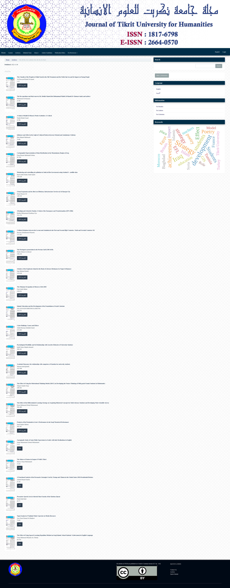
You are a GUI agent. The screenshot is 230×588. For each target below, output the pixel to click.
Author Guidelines (47, 53)
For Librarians (160, 114)
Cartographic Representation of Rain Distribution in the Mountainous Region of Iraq (43, 153)
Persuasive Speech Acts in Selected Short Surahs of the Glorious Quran (38, 496)
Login (224, 52)
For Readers (159, 106)
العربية (158, 93)
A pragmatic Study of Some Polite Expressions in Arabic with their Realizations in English (44, 440)
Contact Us (173, 570)
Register (217, 52)
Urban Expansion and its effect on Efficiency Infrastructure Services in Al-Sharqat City (43, 191)
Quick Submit (174, 574)
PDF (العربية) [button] (22, 85)
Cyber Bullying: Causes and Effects (28, 325)
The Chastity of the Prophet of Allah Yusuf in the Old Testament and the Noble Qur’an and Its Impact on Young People (53, 77)
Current (10, 53)
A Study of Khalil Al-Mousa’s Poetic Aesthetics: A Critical (34, 115)
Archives (17, 53)
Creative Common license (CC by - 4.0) (149, 563)
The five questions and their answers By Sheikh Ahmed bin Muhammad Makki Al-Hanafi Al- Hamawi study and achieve (53, 96)
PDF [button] (20, 448)
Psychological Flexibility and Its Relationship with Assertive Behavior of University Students (45, 345)
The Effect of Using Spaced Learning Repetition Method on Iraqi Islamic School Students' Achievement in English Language (55, 535)
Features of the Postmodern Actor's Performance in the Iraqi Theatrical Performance (43, 422)
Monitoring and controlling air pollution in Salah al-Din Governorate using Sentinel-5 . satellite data (47, 172)
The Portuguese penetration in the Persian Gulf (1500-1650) (35, 249)
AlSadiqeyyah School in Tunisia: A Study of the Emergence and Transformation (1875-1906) (45, 211)
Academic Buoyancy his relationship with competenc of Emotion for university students (43, 364)
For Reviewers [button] (72, 53)
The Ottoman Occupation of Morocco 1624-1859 (31, 287)
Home (3, 53)
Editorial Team (27, 53)
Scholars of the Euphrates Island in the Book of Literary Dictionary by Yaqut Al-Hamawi (44, 269)
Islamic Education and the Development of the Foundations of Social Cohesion (41, 306)
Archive (172, 572)
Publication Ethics (60, 53)
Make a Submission (161, 75)
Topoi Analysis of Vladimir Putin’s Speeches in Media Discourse (36, 516)
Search (219, 66)
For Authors (159, 110)
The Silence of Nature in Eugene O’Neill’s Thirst (31, 459)
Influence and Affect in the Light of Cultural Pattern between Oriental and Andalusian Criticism (46, 135)
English (158, 89)
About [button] (36, 53)
